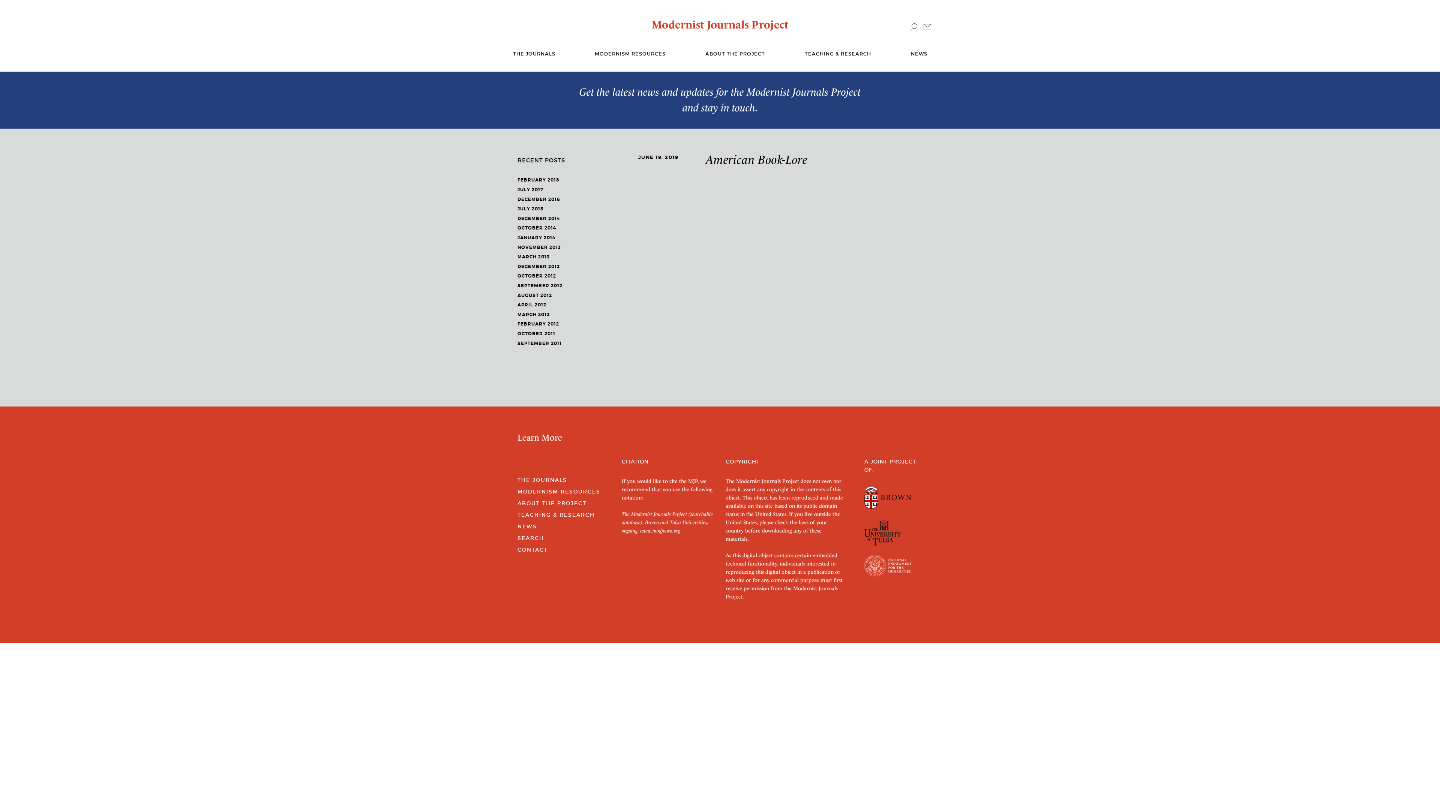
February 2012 (538, 324)
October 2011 (536, 334)
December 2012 (539, 267)
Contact (533, 549)
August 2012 (535, 295)
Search (531, 538)
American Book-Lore (757, 160)
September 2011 (540, 343)
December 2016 (539, 199)
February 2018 (539, 180)
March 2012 (534, 315)
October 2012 (537, 276)
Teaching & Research (838, 54)
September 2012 (540, 286)
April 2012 (532, 305)
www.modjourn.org (660, 531)
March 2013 (534, 257)
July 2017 (530, 190)
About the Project (735, 54)
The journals (534, 54)
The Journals (542, 480)
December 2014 (539, 219)
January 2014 (536, 238)
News (919, 54)
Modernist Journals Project (720, 24)
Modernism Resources (630, 54)
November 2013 (539, 247)
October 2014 (537, 228)
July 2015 (530, 209)
